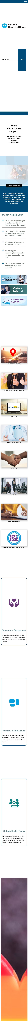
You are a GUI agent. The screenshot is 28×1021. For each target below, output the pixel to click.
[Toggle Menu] (25, 1)
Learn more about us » (14, 185)
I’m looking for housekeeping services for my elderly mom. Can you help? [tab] (14, 254)
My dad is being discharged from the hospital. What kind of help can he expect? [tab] (15, 223)
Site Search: (5, 59)
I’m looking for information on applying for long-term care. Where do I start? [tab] (15, 234)
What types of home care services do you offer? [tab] (14, 243)
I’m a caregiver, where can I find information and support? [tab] (15, 266)
